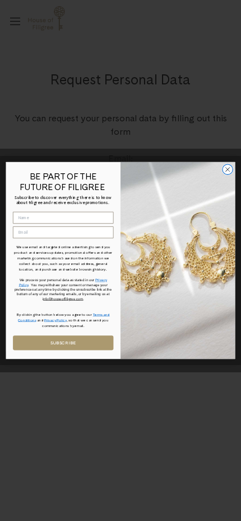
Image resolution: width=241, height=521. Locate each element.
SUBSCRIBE (63, 342)
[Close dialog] (228, 169)
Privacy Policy (55, 320)
